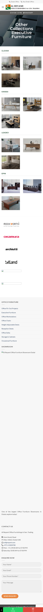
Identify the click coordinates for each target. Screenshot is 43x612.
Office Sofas (6, 333)
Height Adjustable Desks (10, 325)
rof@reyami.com (9, 542)
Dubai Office (15, 2)
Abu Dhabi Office (28, 2)
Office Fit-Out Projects (10, 308)
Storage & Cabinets (8, 337)
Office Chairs (6, 321)
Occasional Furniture (9, 341)
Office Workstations (9, 317)
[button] (3, 7)
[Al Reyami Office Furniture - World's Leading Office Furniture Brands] (23, 7)
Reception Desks (8, 329)
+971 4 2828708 (9, 545)
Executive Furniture (9, 312)
